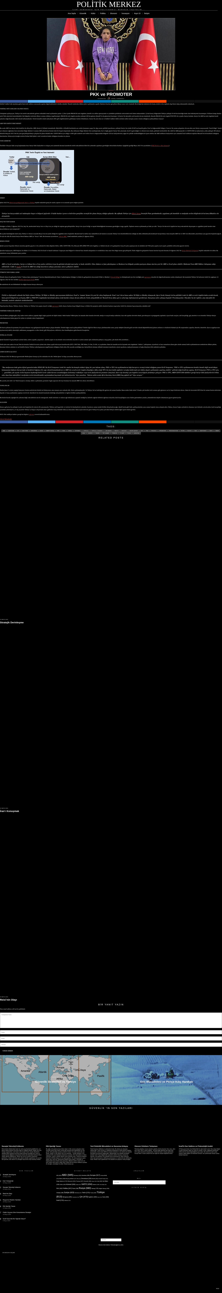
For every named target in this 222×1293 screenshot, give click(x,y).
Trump (93, 1192)
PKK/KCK (153, 430)
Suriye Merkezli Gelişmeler (190, 250)
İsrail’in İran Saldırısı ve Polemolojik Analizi (196, 1146)
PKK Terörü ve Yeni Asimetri (160, 145)
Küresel (70, 1184)
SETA (211, 430)
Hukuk (94, 1181)
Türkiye (114, 433)
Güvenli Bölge (115, 277)
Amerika (86, 1175)
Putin (183, 430)
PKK (147, 430)
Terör (97, 433)
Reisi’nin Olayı (8, 999)
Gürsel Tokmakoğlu (117, 98)
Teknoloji (78, 1192)
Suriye (90, 433)
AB (58, 1175)
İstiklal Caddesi (97, 430)
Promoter (162, 430)
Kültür (63, 1184)
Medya (117, 430)
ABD (4, 430)
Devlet (95, 1178)
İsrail (70, 430)
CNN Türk (25, 430)
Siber (217, 430)
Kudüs (19, 267)
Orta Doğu (103, 1184)
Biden (62, 1178)
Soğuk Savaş (104, 1188)
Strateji (60, 1192)
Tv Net (122, 433)
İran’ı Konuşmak (9, 811)
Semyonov (203, 430)
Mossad (124, 430)
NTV (142, 430)
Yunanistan (75, 1197)
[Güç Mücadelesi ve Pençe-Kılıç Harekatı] (166, 1080)
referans (31, 414)
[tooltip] (210, 5)
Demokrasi (86, 1178)
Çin (84, 1197)
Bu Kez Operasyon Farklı (27, 279)
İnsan (99, 1197)
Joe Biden (108, 430)
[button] (163, 1182)
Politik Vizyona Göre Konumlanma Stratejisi (17, 1212)
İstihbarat (67, 1200)
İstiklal (86, 430)
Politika (67, 1188)
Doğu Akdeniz (61, 1181)
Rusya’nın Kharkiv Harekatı (12, 1200)
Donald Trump (103, 1178)
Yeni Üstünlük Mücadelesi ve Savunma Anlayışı (109, 1146)
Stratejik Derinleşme (12, 622)
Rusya (189, 430)
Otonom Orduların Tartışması (146, 1146)
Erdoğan (34, 430)
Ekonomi (72, 1181)
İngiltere (92, 1197)
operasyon (147, 277)
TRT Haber (106, 433)
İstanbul (78, 430)
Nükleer (96, 1184)
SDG (195, 430)
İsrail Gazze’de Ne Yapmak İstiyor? (14, 1219)
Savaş (94, 1188)
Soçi (83, 433)
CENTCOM (11, 430)
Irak (63, 430)
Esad (41, 430)
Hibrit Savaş (136, 213)
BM (79, 1178)
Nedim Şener (134, 430)
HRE (58, 430)
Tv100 (129, 433)
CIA (18, 430)
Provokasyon (173, 430)
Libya (78, 1184)
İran (106, 1197)
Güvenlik (111, 90)
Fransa (79, 1181)
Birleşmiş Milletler (71, 1178)
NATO (87, 1184)
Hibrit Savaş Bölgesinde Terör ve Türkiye (22, 202)
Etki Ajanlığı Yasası (53, 1146)
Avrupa (95, 1175)
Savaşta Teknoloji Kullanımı (13, 1146)
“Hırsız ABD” (63, 236)
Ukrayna (136, 433)
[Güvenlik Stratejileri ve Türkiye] (55, 1080)
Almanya (77, 1175)
